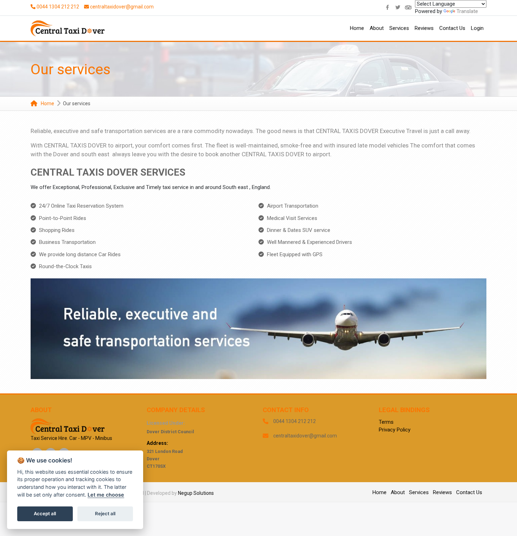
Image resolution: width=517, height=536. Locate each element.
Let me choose (106, 495)
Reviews (424, 28)
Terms (386, 422)
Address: (157, 443)
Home (357, 28)
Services (399, 28)
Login (477, 28)
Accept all (45, 513)
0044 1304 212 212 (57, 7)
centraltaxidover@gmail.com (122, 7)
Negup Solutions (196, 493)
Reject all (105, 513)
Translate (467, 11)
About (377, 28)
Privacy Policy (394, 430)
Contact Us (452, 28)
